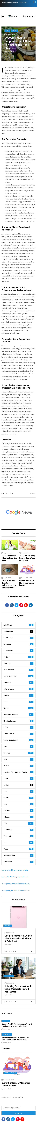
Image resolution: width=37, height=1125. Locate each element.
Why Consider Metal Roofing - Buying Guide (14, 2)
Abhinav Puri (10, 51)
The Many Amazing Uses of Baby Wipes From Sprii (27, 558)
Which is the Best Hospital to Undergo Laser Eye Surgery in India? (9, 584)
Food (7, 30)
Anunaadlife (19, 1097)
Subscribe (18, 1113)
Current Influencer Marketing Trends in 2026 (26, 583)
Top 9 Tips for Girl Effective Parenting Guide (9, 558)
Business (7, 925)
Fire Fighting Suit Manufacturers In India (15, 884)
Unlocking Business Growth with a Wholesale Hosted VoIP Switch (18, 989)
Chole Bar (9, 944)
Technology (8, 976)
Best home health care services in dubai (14, 870)
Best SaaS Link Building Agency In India (14, 877)
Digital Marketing (10, 1072)
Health (14, 30)
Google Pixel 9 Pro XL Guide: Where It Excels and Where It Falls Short (18, 939)
